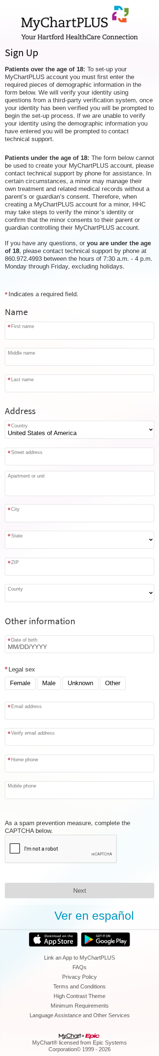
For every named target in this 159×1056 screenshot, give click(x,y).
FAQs (79, 967)
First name (22, 326)
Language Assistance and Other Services (80, 1015)
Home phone (24, 759)
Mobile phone (22, 786)
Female (20, 683)
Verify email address (33, 733)
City (15, 509)
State (17, 535)
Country (19, 425)
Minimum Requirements (80, 1005)
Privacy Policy (79, 977)
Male (48, 683)
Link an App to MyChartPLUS (79, 957)
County (15, 589)
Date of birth (24, 640)
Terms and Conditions (79, 986)
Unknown (80, 683)
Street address (27, 452)
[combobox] (79, 456)
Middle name (21, 352)
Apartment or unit (26, 476)
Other (113, 683)
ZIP (15, 562)
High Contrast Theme (79, 996)
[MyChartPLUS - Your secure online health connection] (79, 22)
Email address (26, 706)
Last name (22, 379)
